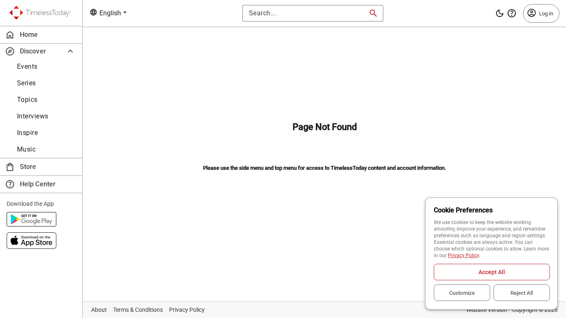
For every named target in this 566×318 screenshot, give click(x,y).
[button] (41, 51)
